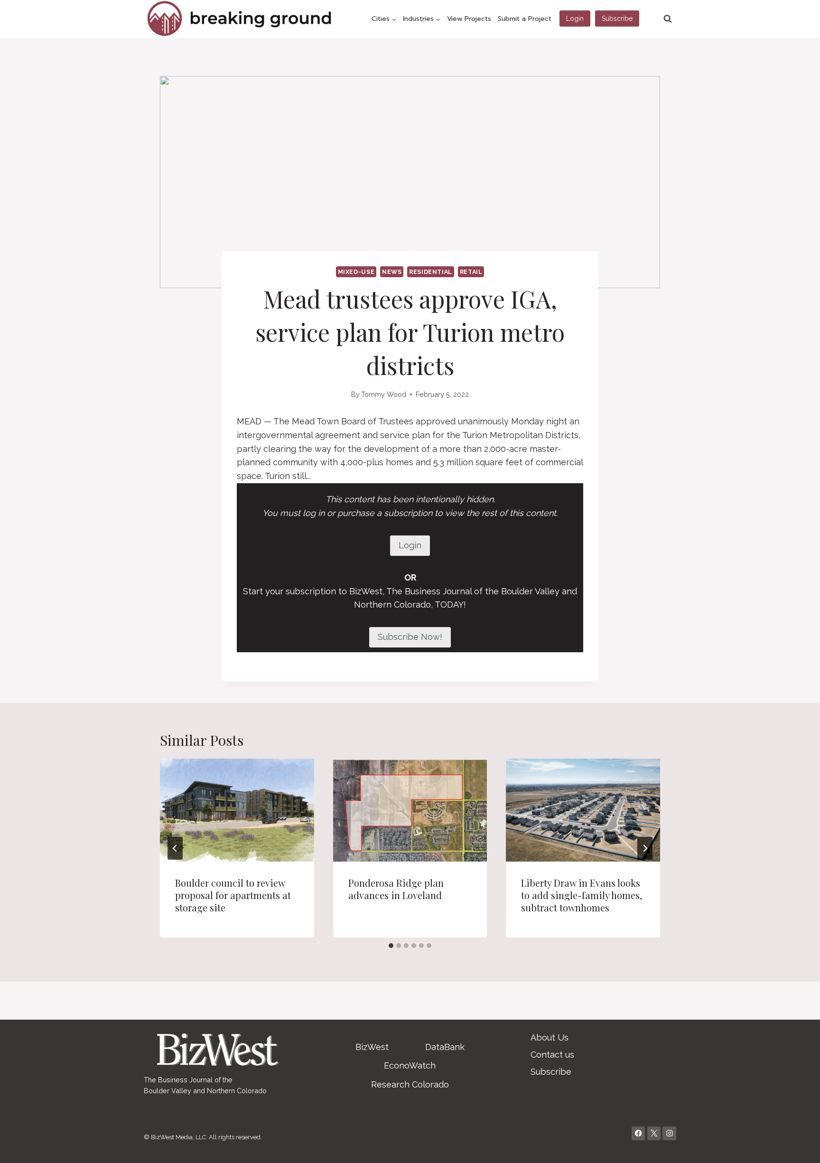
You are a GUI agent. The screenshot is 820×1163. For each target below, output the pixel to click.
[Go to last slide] (175, 848)
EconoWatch (410, 1065)
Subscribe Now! (410, 637)
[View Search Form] (667, 19)
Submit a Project (524, 19)
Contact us (552, 1055)
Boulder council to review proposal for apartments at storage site (233, 895)
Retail (471, 271)
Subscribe (617, 18)
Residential (430, 271)
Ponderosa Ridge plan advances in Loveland (396, 888)
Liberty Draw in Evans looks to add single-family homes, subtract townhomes (581, 895)
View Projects (469, 19)
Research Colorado (410, 1084)
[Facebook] (638, 1133)
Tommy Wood (383, 394)
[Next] (644, 848)
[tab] (391, 945)
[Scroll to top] (798, 1146)
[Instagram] (669, 1133)
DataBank (445, 1047)
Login (575, 18)
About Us (549, 1037)
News (392, 271)
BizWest (372, 1047)
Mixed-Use (356, 271)
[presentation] (237, 810)
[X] (654, 1133)
